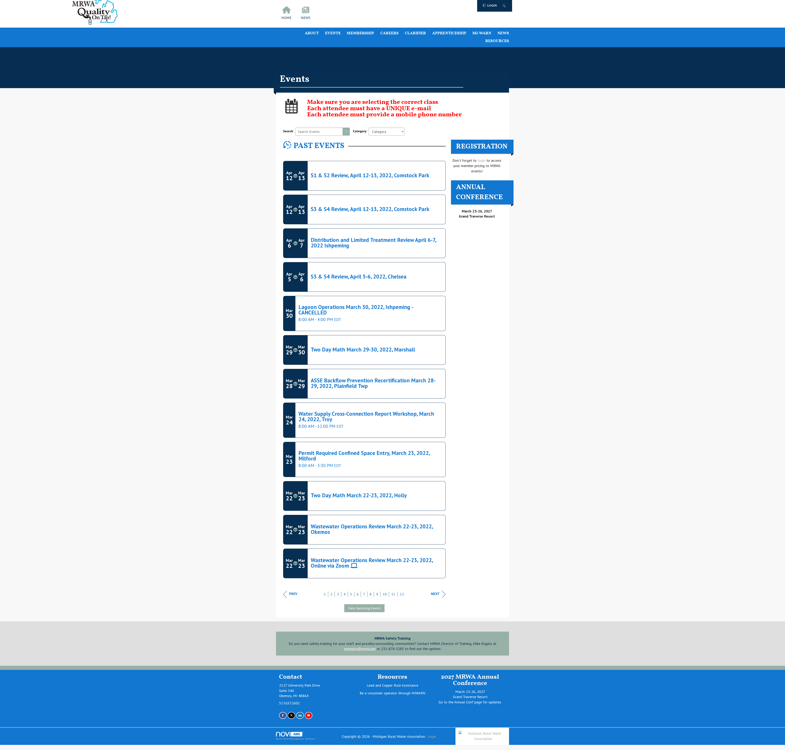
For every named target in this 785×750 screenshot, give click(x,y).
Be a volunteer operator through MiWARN (392, 693)
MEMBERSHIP (360, 33)
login (481, 160)
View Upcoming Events (364, 608)
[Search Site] (504, 5)
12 (402, 594)
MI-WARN (481, 33)
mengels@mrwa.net (360, 648)
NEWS (503, 33)
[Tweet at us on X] (291, 715)
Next (435, 593)
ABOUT (312, 33)
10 (385, 594)
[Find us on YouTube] (308, 715)
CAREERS (389, 33)
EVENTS (333, 33)
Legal (431, 736)
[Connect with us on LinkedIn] (300, 715)
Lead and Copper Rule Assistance (392, 685)
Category (360, 131)
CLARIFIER (415, 33)
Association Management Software (295, 739)
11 (393, 594)
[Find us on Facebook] (283, 715)
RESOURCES (497, 41)
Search (288, 131)
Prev (293, 593)
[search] (346, 132)
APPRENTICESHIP (449, 33)
